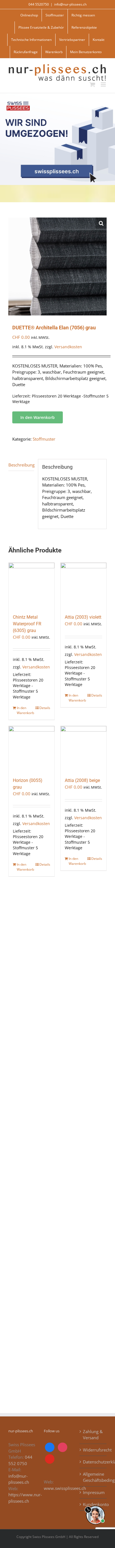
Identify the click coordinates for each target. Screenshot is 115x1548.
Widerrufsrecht (93, 1450)
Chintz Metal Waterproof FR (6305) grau (27, 623)
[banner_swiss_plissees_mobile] (57, 95)
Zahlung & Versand (93, 1435)
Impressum (93, 1492)
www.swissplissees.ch (65, 1488)
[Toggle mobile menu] (104, 84)
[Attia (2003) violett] (83, 585)
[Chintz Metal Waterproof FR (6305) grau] (31, 585)
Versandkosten (68, 346)
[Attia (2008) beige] (83, 749)
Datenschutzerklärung (93, 1462)
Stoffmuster (44, 439)
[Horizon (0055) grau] (31, 749)
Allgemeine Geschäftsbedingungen (93, 1477)
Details (44, 707)
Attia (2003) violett (83, 617)
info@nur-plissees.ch (70, 4)
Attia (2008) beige (82, 780)
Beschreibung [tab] (21, 465)
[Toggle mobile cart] (92, 84)
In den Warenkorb (37, 417)
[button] (101, 223)
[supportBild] (95, 1504)
